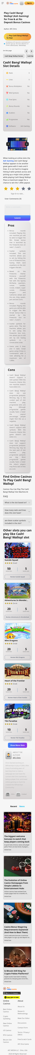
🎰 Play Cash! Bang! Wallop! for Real (17, 36)
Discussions (22, 1023)
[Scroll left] (26, 51)
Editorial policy (14, 45)
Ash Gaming (8, 161)
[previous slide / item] (8, 144)
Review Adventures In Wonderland (17, 617)
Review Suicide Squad (17, 577)
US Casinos (7, 1030)
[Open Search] (22, 3)
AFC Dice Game (23, 1044)
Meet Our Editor (24, 1018)
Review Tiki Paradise (17, 738)
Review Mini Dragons (17, 657)
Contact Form (23, 1028)
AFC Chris (13, 29)
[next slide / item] (27, 144)
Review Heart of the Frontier (17, 697)
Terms (20, 1032)
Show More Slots (17, 745)
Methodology (22, 45)
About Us (21, 1006)
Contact (24, 794)
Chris (12, 794)
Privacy (26, 1032)
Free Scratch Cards (25, 1039)
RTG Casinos (7, 1035)
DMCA (20, 1035)
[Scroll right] (31, 51)
